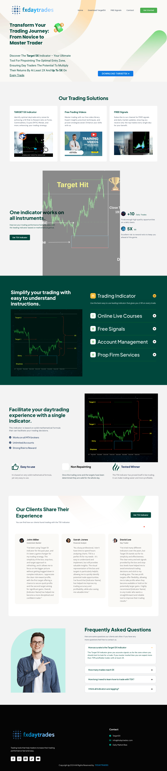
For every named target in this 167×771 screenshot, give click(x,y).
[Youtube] (38, 759)
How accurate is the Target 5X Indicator (107, 647)
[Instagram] (19, 759)
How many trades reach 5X (101, 669)
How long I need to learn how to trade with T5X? (111, 679)
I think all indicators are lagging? (103, 689)
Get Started (148, 10)
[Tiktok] (32, 759)
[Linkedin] (25, 759)
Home (80, 10)
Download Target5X (97, 10)
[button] (144, 526)
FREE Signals (116, 10)
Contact (130, 10)
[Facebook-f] (13, 759)
